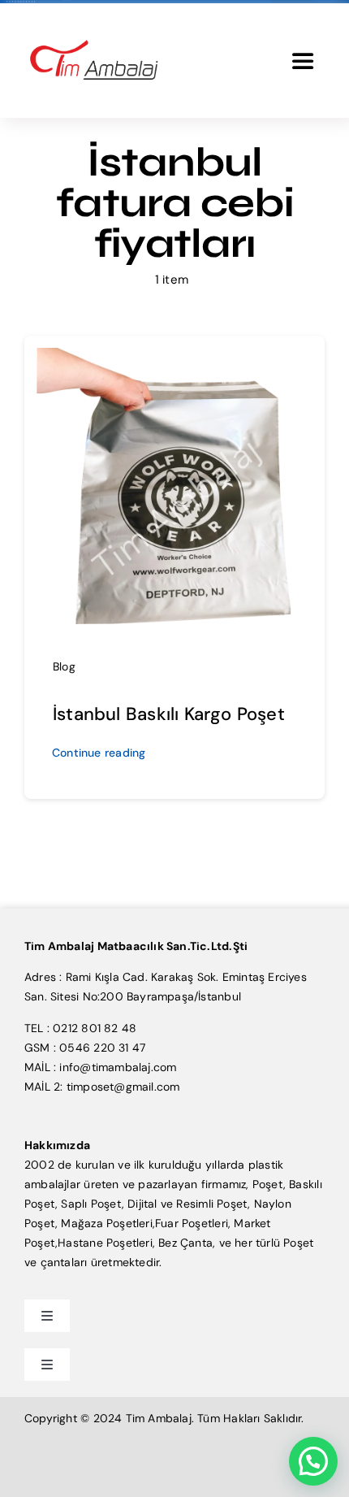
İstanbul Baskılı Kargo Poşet (169, 714)
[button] (313, 1461)
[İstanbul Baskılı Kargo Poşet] (174, 357)
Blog (64, 666)
